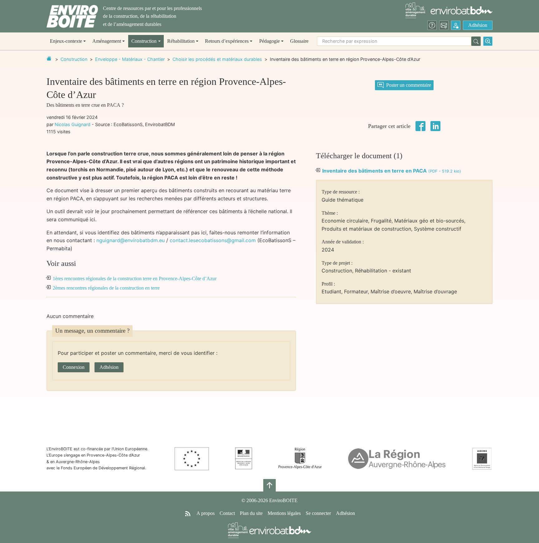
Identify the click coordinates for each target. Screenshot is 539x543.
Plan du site (251, 513)
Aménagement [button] (106, 41)
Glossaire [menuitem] (299, 41)
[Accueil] (72, 16)
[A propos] (432, 25)
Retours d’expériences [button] (227, 41)
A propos (206, 513)
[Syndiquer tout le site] (188, 513)
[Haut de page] (269, 485)
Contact (227, 513)
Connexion (74, 367)
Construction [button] (144, 41)
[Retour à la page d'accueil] (48, 58)
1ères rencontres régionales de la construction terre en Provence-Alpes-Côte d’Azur (134, 278)
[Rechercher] (476, 41)
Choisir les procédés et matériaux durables (217, 59)
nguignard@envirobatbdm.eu (130, 240)
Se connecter (318, 513)
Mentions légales (284, 513)
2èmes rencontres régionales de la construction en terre (106, 288)
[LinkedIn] (435, 125)
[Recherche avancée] (488, 41)
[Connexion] (455, 25)
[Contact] (444, 25)
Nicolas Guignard (72, 124)
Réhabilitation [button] (181, 41)
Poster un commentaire (408, 85)
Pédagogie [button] (269, 41)
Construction (74, 59)
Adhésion (477, 25)
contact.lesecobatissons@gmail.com (213, 240)
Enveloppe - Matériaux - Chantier (130, 59)
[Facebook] (420, 125)
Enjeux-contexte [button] (66, 41)
